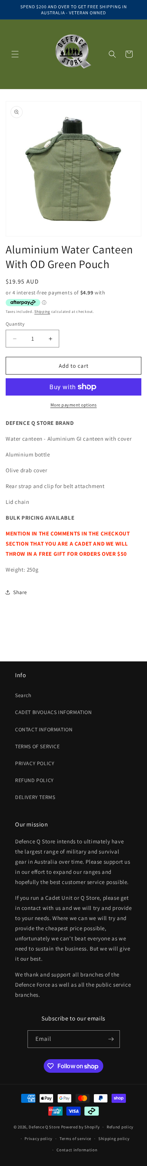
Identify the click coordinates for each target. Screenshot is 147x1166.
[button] (15, 54)
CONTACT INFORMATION (43, 729)
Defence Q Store (44, 1127)
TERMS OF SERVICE (37, 746)
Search (23, 695)
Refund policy (120, 1127)
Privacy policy (38, 1138)
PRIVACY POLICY (34, 763)
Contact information (77, 1149)
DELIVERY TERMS (35, 797)
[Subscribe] (111, 1039)
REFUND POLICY (34, 780)
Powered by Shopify (80, 1127)
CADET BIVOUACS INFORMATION (53, 712)
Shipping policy (114, 1138)
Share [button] (20, 592)
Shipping (42, 311)
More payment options (74, 405)
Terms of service (75, 1138)
